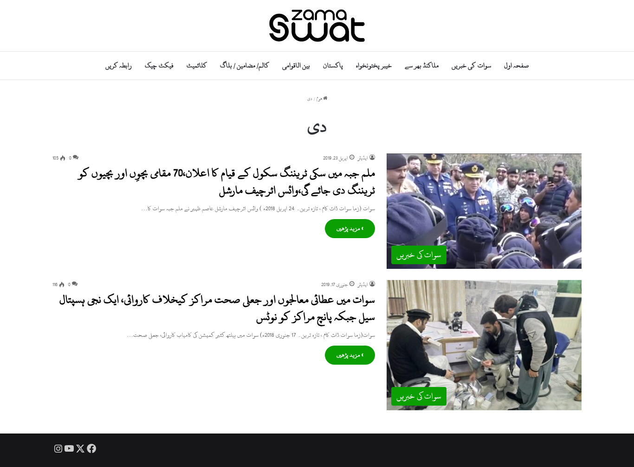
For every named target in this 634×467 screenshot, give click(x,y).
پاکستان (333, 65)
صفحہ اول (516, 65)
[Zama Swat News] (317, 25)
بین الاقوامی (296, 65)
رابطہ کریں (118, 65)
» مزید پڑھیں (349, 228)
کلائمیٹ (197, 65)
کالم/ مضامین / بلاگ (244, 65)
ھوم (320, 99)
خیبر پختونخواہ (374, 65)
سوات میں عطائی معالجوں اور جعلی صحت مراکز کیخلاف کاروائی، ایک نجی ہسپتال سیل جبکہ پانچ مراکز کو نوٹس (217, 308)
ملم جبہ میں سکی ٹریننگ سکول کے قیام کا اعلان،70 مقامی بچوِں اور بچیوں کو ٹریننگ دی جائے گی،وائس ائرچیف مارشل (226, 181)
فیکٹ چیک (159, 65)
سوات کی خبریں (471, 65)
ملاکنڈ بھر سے (422, 65)
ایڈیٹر (363, 158)
